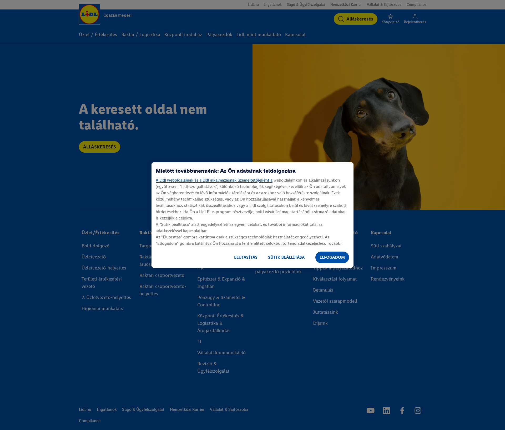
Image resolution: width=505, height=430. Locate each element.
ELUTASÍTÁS (245, 257)
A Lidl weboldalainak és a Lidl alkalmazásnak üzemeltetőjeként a (214, 180)
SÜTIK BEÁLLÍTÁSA (286, 257)
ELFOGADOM (332, 257)
